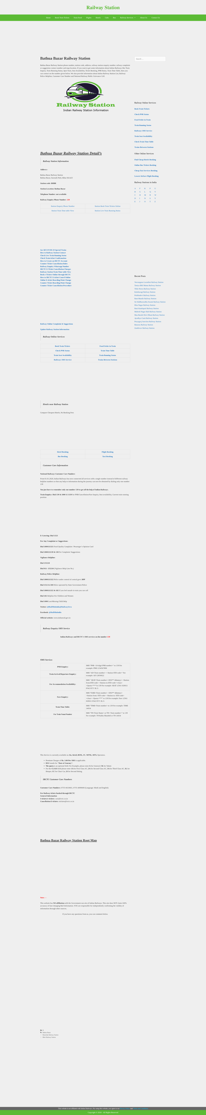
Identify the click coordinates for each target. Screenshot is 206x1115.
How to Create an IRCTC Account (53, 261)
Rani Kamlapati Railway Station (146, 308)
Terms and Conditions (140, 1108)
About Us (143, 18)
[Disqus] (85, 1072)
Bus (114, 18)
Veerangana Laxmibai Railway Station (148, 282)
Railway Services (126, 18)
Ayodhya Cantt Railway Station (146, 318)
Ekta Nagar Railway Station (144, 305)
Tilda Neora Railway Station (145, 289)
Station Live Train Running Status (107, 211)
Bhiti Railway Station (49, 1037)
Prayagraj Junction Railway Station (147, 322)
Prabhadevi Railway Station (144, 295)
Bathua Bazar (47, 1032)
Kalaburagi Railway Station (144, 292)
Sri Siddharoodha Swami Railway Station (150, 302)
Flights (88, 18)
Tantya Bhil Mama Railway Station (147, 285)
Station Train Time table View (63, 211)
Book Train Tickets (62, 18)
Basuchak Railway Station (50, 1035)
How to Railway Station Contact (53, 253)
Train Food (78, 18)
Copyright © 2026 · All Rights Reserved (103, 1112)
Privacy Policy (125, 1108)
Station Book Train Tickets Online (107, 206)
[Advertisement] (103, 37)
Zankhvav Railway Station (144, 328)
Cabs (107, 18)
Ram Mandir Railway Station (145, 299)
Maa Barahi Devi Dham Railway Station (149, 315)
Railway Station (103, 7)
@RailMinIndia (55, 612)
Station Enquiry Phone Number (63, 206)
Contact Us (155, 18)
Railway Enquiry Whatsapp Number (54, 266)
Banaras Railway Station (143, 325)
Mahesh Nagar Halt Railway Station (148, 312)
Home (48, 18)
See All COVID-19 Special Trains (53, 250)
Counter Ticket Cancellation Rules (54, 264)
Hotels (98, 18)
